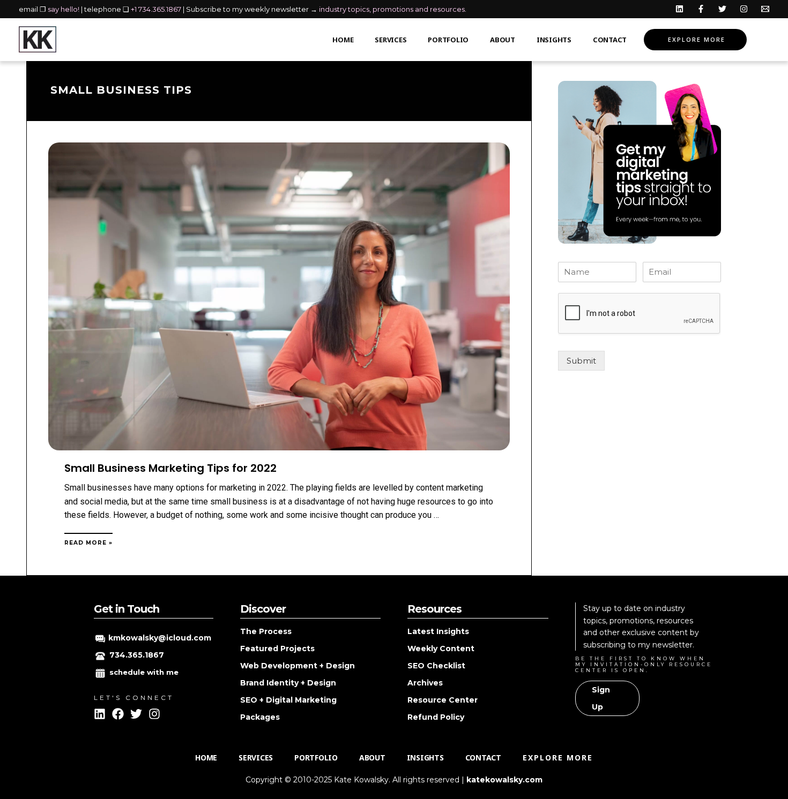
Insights (554, 39)
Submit (581, 361)
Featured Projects (277, 648)
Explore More (696, 39)
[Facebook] (701, 9)
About (502, 39)
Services (390, 39)
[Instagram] (744, 9)
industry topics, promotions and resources (392, 9)
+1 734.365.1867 (156, 9)
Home (342, 39)
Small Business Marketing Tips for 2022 (170, 468)
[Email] (765, 9)
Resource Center (442, 700)
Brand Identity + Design (288, 683)
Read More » (88, 542)
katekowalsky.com (504, 780)
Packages (260, 717)
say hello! (63, 9)
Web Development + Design (297, 665)
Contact (610, 39)
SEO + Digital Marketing (288, 700)
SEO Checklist (436, 665)
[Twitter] (722, 9)
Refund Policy (435, 717)
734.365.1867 (136, 655)
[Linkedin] (679, 9)
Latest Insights (438, 631)
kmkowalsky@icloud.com (159, 638)
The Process (266, 631)
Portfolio (448, 39)
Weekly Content (440, 648)
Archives (425, 683)
